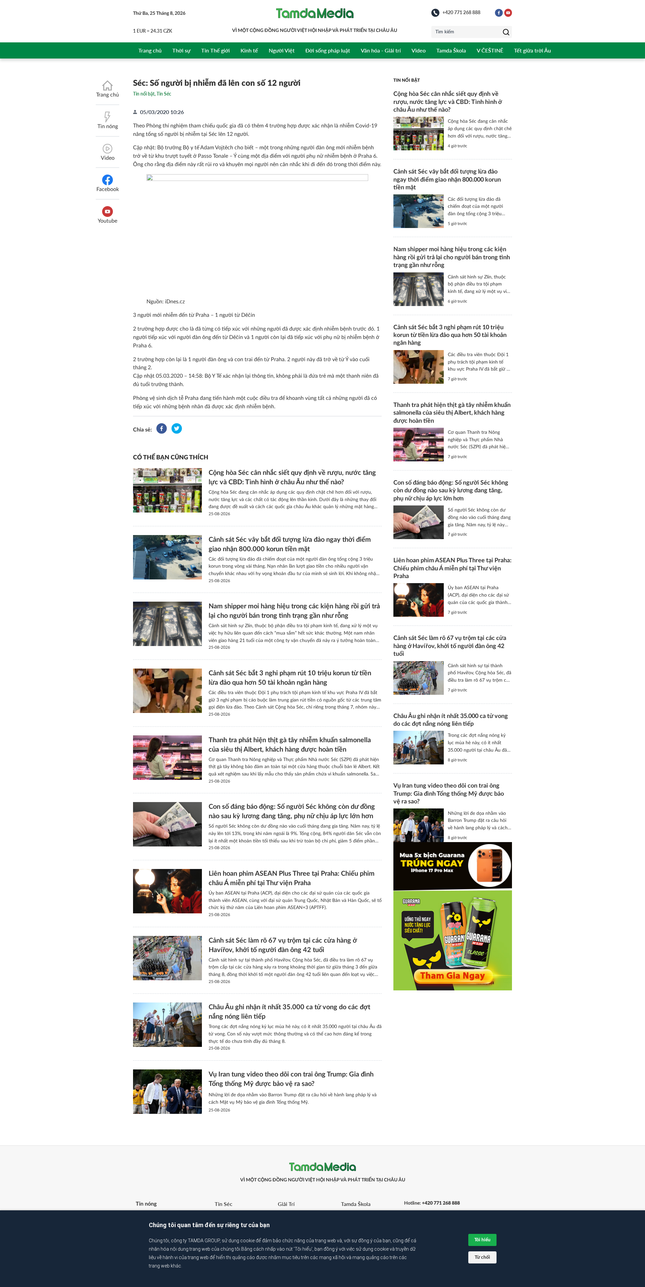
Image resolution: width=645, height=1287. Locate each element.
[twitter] (176, 430)
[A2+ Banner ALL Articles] (452, 916)
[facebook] (161, 430)
